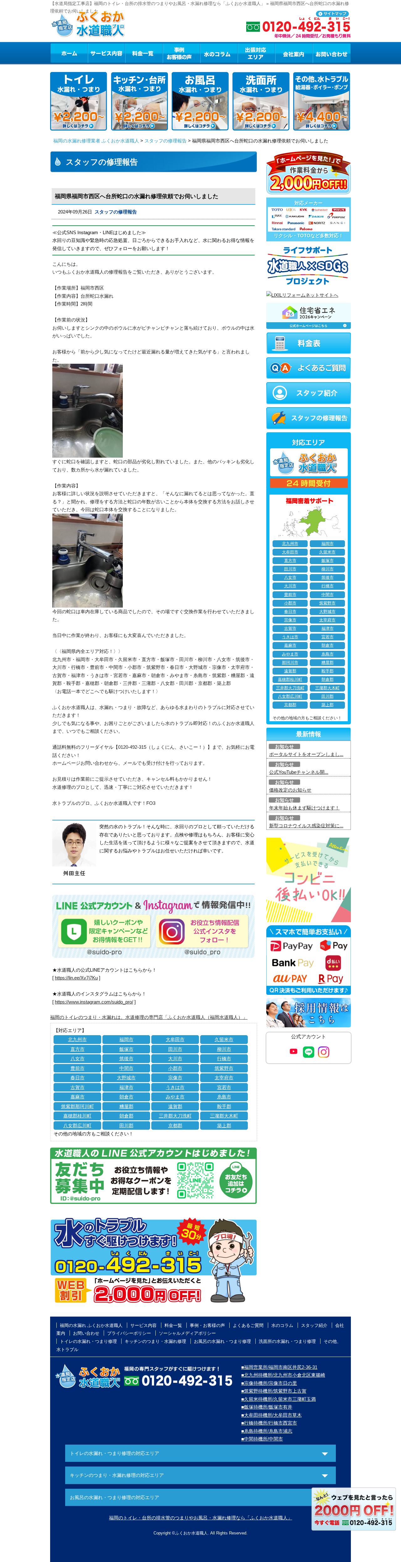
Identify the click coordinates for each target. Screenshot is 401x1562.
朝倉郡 (126, 1115)
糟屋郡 (126, 1106)
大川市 (175, 1058)
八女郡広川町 (77, 1125)
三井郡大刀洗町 (175, 1115)
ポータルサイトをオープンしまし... (306, 754)
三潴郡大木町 (224, 1115)
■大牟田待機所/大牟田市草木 (271, 1415)
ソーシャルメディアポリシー (187, 1333)
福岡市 (126, 1039)
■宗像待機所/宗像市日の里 (269, 1383)
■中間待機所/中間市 (262, 1438)
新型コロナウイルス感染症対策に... (306, 825)
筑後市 (126, 1058)
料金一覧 (144, 53)
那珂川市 (290, 662)
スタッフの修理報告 (165, 140)
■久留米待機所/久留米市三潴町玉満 (278, 1399)
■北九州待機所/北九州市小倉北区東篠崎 (283, 1375)
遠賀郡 (175, 1106)
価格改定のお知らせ (290, 790)
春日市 (77, 1077)
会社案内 (294, 53)
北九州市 (77, 1039)
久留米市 (224, 1039)
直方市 (77, 1049)
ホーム (68, 53)
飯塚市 (126, 1049)
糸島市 (224, 1096)
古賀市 (77, 1087)
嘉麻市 (77, 1096)
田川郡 (126, 1125)
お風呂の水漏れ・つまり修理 (222, 1341)
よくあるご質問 (248, 1325)
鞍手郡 (224, 1106)
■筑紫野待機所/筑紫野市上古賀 (273, 1391)
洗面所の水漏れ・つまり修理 (287, 1341)
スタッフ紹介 (314, 1325)
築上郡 (224, 1125)
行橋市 (224, 1058)
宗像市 (175, 1077)
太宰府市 (224, 1077)
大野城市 (126, 1077)
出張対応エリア (256, 53)
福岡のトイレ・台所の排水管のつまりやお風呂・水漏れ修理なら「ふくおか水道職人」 (200, 1517)
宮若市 (224, 1087)
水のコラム (219, 53)
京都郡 (175, 1125)
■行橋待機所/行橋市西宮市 (269, 1423)
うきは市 (175, 1087)
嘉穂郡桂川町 (77, 1115)
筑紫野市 (224, 1068)
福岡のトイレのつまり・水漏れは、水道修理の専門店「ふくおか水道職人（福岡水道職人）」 (148, 1017)
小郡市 (175, 1068)
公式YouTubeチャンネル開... (298, 772)
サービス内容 (106, 53)
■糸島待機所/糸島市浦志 (266, 1431)
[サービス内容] (94, 53)
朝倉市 (126, 1096)
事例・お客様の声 (181, 53)
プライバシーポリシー (129, 1333)
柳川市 (224, 1049)
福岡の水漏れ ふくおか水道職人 (91, 1325)
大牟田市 (175, 1039)
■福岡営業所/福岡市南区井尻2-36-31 (279, 1367)
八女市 (77, 1058)
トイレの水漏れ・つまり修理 (88, 1341)
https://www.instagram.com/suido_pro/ (94, 1002)
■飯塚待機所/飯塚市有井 (266, 1407)
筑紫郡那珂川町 (77, 1106)
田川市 (175, 1049)
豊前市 (77, 1068)
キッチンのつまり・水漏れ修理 (155, 1341)
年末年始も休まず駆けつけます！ (304, 807)
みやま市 (175, 1096)
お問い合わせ (332, 53)
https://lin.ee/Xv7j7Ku (76, 977)
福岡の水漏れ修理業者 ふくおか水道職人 (96, 140)
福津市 (126, 1087)
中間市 (126, 1068)
